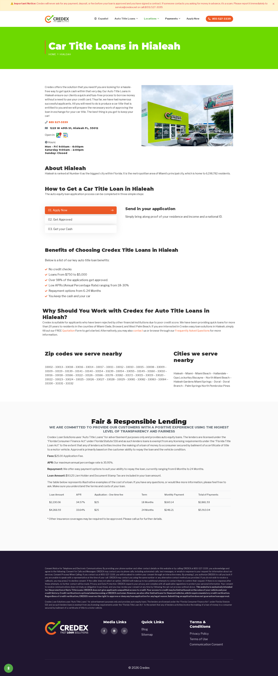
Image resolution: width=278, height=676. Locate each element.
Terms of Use (199, 639)
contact (138, 330)
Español (103, 18)
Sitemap (147, 634)
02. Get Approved (60, 219)
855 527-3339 (58, 122)
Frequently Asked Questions (192, 330)
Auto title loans (125, 18)
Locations (150, 18)
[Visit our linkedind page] (114, 631)
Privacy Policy (199, 633)
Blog (144, 629)
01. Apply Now (57, 210)
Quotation (68, 330)
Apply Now (192, 18)
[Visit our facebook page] (104, 631)
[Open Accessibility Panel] (8, 668)
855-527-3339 (221, 18)
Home (52, 54)
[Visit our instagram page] (124, 631)
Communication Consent (206, 644)
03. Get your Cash (60, 229)
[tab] (81, 210)
